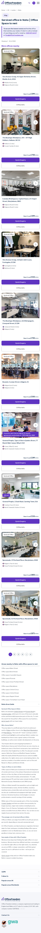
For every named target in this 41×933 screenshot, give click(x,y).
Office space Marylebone (9, 686)
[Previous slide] (5, 61)
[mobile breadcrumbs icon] (38, 3)
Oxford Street (18, 711)
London (13, 10)
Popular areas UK (7, 880)
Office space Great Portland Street (12, 682)
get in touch (5, 721)
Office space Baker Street (9, 668)
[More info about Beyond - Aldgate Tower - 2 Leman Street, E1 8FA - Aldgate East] (20, 378)
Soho (8, 730)
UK (8, 10)
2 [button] (17, 450)
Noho (19, 10)
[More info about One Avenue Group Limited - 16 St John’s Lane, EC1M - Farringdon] (20, 256)
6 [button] (35, 461)
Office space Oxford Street (10, 693)
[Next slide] (35, 61)
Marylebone (8, 732)
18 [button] (22, 478)
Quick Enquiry (20, 99)
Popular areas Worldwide (10, 885)
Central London (6, 714)
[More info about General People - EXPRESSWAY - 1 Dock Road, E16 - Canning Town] (20, 498)
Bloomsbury (34, 730)
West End (26, 730)
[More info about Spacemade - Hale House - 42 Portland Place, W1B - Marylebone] (20, 615)
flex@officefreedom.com (14, 35)
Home (3, 10)
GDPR (3, 872)
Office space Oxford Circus (10, 689)
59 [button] (30, 466)
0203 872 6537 (29, 3)
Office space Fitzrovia (8, 678)
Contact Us (5, 915)
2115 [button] (21, 466)
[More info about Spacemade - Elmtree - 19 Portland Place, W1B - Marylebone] (20, 556)
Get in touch (5, 855)
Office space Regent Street (10, 696)
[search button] (21, 3)
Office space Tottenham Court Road (13, 700)
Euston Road (30, 711)
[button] (4, 461)
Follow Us (4, 876)
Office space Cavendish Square (11, 675)
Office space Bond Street (9, 671)
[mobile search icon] (33, 2)
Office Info (20, 105)
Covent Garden (6, 803)
